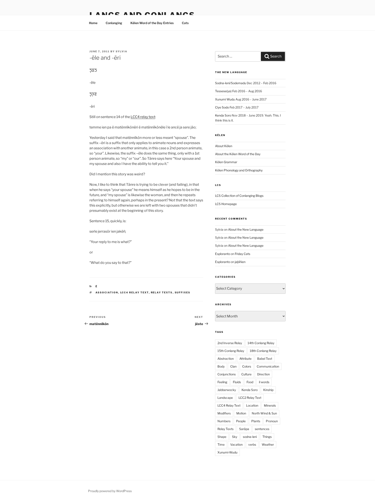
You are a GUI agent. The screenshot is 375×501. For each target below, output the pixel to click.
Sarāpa (244, 429)
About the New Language (245, 229)
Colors (246, 366)
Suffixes (183, 292)
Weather (268, 444)
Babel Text (264, 358)
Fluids (237, 382)
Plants (255, 421)
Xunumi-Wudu (227, 452)
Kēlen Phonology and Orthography (239, 170)
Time (221, 444)
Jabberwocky (226, 390)
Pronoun (272, 421)
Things (267, 437)
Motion (241, 413)
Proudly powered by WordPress (110, 491)
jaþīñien (240, 262)
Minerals (270, 405)
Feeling (222, 382)
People (241, 421)
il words (264, 382)
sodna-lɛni (250, 437)
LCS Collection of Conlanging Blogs (239, 195)
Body (221, 366)
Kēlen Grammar (226, 162)
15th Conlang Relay (230, 351)
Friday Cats (242, 254)
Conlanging (114, 23)
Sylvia (121, 51)
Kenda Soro (223, 115)
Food (250, 382)
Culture (246, 374)
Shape (221, 437)
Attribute (245, 358)
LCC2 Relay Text (249, 397)
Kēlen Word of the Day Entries (152, 23)
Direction (263, 374)
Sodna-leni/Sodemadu (230, 83)
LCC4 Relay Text (134, 292)
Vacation (236, 444)
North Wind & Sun (264, 413)
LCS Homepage (226, 204)
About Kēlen (223, 146)
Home (93, 23)
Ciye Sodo (222, 107)
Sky (234, 437)
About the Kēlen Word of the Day (237, 154)
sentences (262, 429)
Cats (185, 23)
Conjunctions (226, 374)
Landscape (225, 397)
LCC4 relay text (143, 117)
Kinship (268, 390)
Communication (268, 366)
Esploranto (222, 254)
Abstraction (225, 358)
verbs (252, 444)
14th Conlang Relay (261, 343)
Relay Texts (162, 292)
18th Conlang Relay (263, 351)
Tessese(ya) (223, 91)
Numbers (223, 421)
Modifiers (224, 413)
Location (252, 405)
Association (106, 292)
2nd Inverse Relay (229, 343)
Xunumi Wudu (225, 99)
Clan (233, 366)
